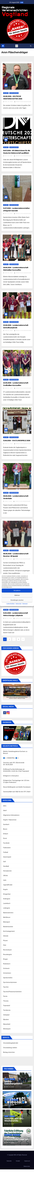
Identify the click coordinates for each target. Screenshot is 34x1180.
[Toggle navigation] (16, 46)
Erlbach (5, 833)
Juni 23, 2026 (9, 330)
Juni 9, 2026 (8, 501)
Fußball (5, 852)
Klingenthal (6, 894)
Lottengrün (6, 908)
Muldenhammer (8, 926)
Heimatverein (7, 871)
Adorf (5, 810)
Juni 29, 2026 (9, 273)
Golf (4, 861)
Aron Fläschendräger (23, 101)
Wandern (6, 1019)
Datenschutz (18, 603)
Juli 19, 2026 (8, 156)
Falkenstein (7, 847)
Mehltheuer (6, 917)
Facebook (6, 843)
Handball (6, 866)
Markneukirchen (8, 912)
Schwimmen (7, 973)
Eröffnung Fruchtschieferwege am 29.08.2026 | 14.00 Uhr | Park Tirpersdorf (16, 1140)
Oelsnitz (6, 93)
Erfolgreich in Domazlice (11, 776)
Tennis (5, 996)
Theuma (5, 1001)
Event (5, 838)
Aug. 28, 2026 (10, 1086)
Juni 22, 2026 (9, 388)
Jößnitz (5, 875)
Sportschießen (14, 93)
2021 (4, 806)
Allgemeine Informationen (11, 815)
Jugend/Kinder (7, 885)
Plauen (5, 940)
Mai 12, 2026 (8, 618)
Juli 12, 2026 (8, 213)
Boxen (5, 829)
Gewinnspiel (7, 857)
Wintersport (6, 1029)
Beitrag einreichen (9, 1052)
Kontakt (18, 1161)
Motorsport (6, 922)
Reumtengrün (7, 954)
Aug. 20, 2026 (9, 101)
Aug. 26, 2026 (10, 1142)
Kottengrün (6, 898)
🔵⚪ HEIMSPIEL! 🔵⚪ (11, 758)
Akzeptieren (17, 590)
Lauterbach (6, 903)
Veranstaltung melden (10, 1047)
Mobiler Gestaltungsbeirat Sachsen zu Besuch (14, 1083)
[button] (31, 46)
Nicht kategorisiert (9, 931)
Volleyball (6, 1015)
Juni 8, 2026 (8, 559)
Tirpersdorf (6, 1005)
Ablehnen (17, 595)
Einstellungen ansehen (17, 600)
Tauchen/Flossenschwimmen (12, 991)
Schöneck (6, 968)
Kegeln (5, 889)
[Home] (2, 45)
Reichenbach (7, 950)
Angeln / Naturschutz (9, 820)
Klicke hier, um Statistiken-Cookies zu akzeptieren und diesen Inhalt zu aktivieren (17, 692)
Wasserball (6, 1024)
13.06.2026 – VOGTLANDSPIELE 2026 (16, 441)
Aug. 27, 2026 (10, 1124)
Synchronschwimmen (10, 982)
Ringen (5, 959)
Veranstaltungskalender (10, 1043)
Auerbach (6, 824)
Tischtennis (6, 1010)
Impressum (25, 603)
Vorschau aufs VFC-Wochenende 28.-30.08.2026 (14, 1120)
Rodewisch (6, 964)
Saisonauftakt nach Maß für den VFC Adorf (16, 791)
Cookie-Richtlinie (10, 603)
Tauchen (6, 987)
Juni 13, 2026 (9, 443)
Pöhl (4, 945)
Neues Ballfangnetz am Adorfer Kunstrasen (17, 787)
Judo (4, 880)
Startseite (9, 1161)
